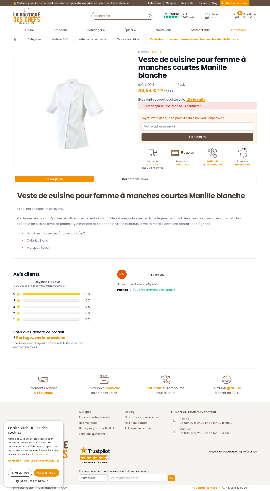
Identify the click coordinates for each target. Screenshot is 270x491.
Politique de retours (138, 428)
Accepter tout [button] (47, 472)
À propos (85, 412)
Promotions (238, 30)
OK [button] (171, 478)
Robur (156, 52)
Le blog (130, 412)
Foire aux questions (92, 434)
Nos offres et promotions (142, 417)
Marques (171, 3)
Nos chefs (187, 3)
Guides (202, 3)
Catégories (34, 39)
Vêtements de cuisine (92, 39)
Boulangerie (96, 30)
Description (54, 179)
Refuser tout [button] (20, 472)
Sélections (154, 3)
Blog (214, 3)
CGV (64, 487)
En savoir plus (40, 454)
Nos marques (88, 423)
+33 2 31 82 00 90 (236, 487)
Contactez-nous (236, 3)
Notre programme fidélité (96, 428)
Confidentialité (47, 487)
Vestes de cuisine (128, 39)
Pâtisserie (61, 30)
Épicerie (130, 30)
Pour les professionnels (94, 417)
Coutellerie (164, 30)
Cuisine (29, 30)
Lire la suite (195, 99)
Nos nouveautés (136, 423)
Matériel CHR (200, 30)
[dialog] (33, 454)
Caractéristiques (135, 179)
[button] (33, 462)
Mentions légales (23, 487)
